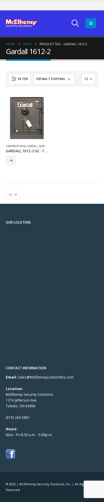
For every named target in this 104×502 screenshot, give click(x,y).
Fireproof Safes (16, 146)
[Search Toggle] (75, 23)
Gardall (32, 146)
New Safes (45, 146)
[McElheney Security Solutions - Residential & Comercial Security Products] (22, 23)
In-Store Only (11, 160)
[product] (26, 118)
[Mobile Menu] (91, 23)
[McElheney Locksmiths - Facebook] (10, 453)
